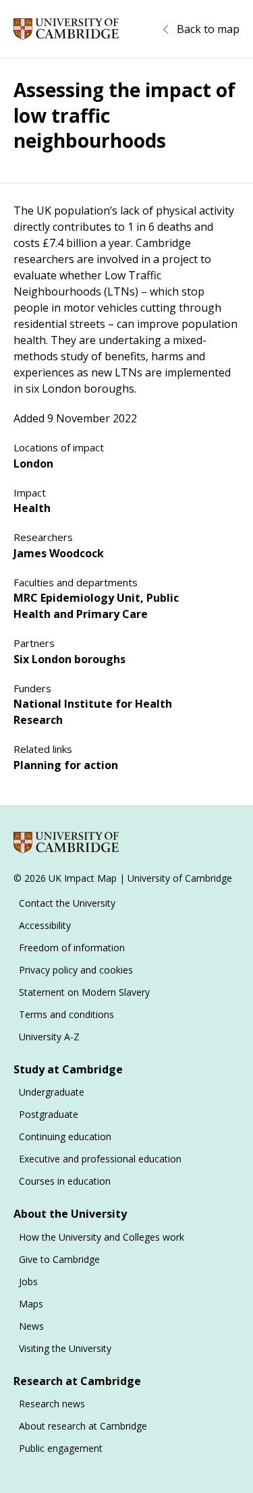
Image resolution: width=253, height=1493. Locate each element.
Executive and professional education (100, 1158)
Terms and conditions (66, 1014)
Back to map (208, 29)
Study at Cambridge (68, 1069)
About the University (70, 1213)
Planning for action (65, 765)
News (31, 1326)
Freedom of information (72, 947)
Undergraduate (51, 1092)
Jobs (28, 1281)
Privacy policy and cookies (76, 969)
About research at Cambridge (83, 1425)
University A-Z (49, 1036)
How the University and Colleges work (101, 1237)
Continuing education (65, 1136)
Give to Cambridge (59, 1259)
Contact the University (67, 903)
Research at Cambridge (77, 1381)
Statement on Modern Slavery (84, 992)
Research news (52, 1403)
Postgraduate (48, 1114)
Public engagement (61, 1448)
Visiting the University (65, 1348)
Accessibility (45, 925)
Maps (31, 1303)
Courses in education (65, 1181)
